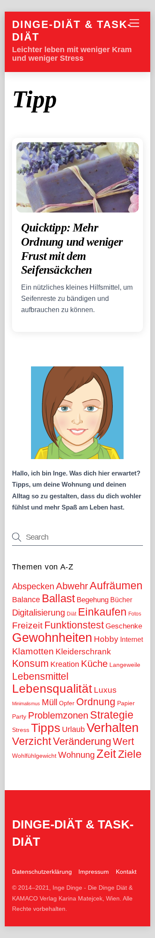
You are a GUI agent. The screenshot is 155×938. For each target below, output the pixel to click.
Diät (71, 614)
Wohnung (76, 755)
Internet (131, 639)
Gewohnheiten (52, 637)
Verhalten (113, 728)
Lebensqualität (52, 688)
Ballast (58, 598)
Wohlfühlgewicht (34, 755)
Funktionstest (74, 625)
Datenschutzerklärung (42, 871)
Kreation (64, 664)
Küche (94, 663)
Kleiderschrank (83, 651)
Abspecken (33, 586)
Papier (126, 703)
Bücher (121, 599)
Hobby (106, 639)
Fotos (134, 614)
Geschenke (123, 626)
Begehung (92, 600)
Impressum (93, 871)
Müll (49, 702)
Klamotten (33, 651)
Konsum (30, 663)
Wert (123, 741)
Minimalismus (26, 703)
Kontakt (126, 871)
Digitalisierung (38, 612)
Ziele (130, 754)
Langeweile (124, 664)
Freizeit (27, 625)
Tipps (45, 728)
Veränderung (82, 741)
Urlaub (73, 729)
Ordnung (95, 701)
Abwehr (72, 586)
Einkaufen (102, 612)
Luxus (105, 689)
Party (19, 716)
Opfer (66, 703)
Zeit (106, 753)
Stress (20, 729)
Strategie (111, 715)
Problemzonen (58, 715)
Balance (26, 599)
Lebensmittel (40, 676)
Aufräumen (116, 585)
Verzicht (31, 741)
